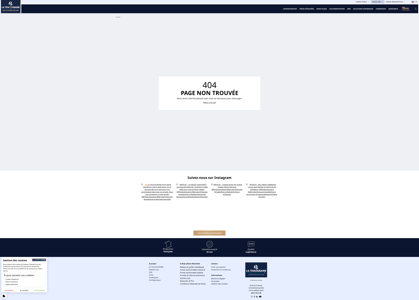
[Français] (413, 2)
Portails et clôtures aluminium (192, 275)
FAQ (150, 272)
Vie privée (215, 281)
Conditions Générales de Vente (193, 284)
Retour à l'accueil (209, 102)
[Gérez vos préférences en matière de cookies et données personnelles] (4, 296)
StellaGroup (154, 269)
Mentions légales (218, 278)
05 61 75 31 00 (256, 293)
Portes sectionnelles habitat (191, 272)
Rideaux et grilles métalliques (192, 267)
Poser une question (218, 267)
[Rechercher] (416, 1)
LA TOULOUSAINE (156, 267)
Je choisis (24, 290)
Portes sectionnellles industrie (192, 270)
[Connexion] (416, 8)
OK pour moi (39, 290)
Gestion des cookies (219, 284)
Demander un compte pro (221, 270)
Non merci (9, 290)
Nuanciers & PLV (187, 281)
